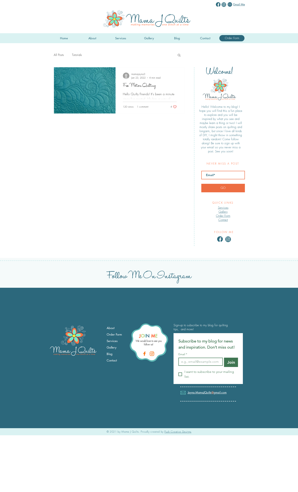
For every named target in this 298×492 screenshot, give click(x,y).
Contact (223, 220)
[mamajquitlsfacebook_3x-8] (220, 239)
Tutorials (77, 55)
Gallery (223, 212)
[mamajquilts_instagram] (152, 353)
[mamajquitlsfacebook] (218, 4)
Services (112, 341)
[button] (179, 55)
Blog (110, 354)
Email (182, 354)
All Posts (59, 55)
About (111, 328)
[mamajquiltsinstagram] (223, 4)
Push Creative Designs (177, 431)
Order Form (114, 334)
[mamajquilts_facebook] (144, 353)
